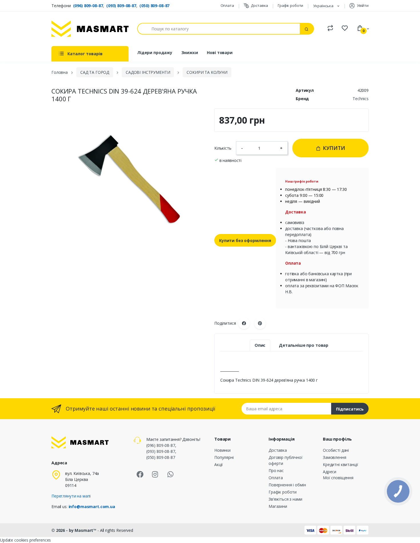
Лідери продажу (154, 52)
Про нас (276, 470)
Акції (218, 464)
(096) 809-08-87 (88, 5)
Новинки (222, 450)
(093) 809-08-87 (121, 5)
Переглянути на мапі (71, 496)
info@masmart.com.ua (92, 506)
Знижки (189, 52)
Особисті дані (336, 450)
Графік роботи (290, 5)
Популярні (224, 457)
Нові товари (219, 52)
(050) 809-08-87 (154, 5)
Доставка (259, 5)
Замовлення (334, 457)
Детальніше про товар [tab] (303, 345)
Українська (323, 5)
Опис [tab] (260, 345)
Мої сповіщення (338, 477)
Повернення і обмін (287, 484)
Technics (361, 98)
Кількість (222, 148)
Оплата (227, 5)
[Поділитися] (244, 323)
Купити (333, 147)
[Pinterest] (260, 323)
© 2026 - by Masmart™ (74, 530)
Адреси (329, 471)
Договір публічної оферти (286, 460)
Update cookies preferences (25, 540)
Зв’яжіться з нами (285, 499)
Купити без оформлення (245, 240)
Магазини (278, 506)
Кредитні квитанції (340, 464)
